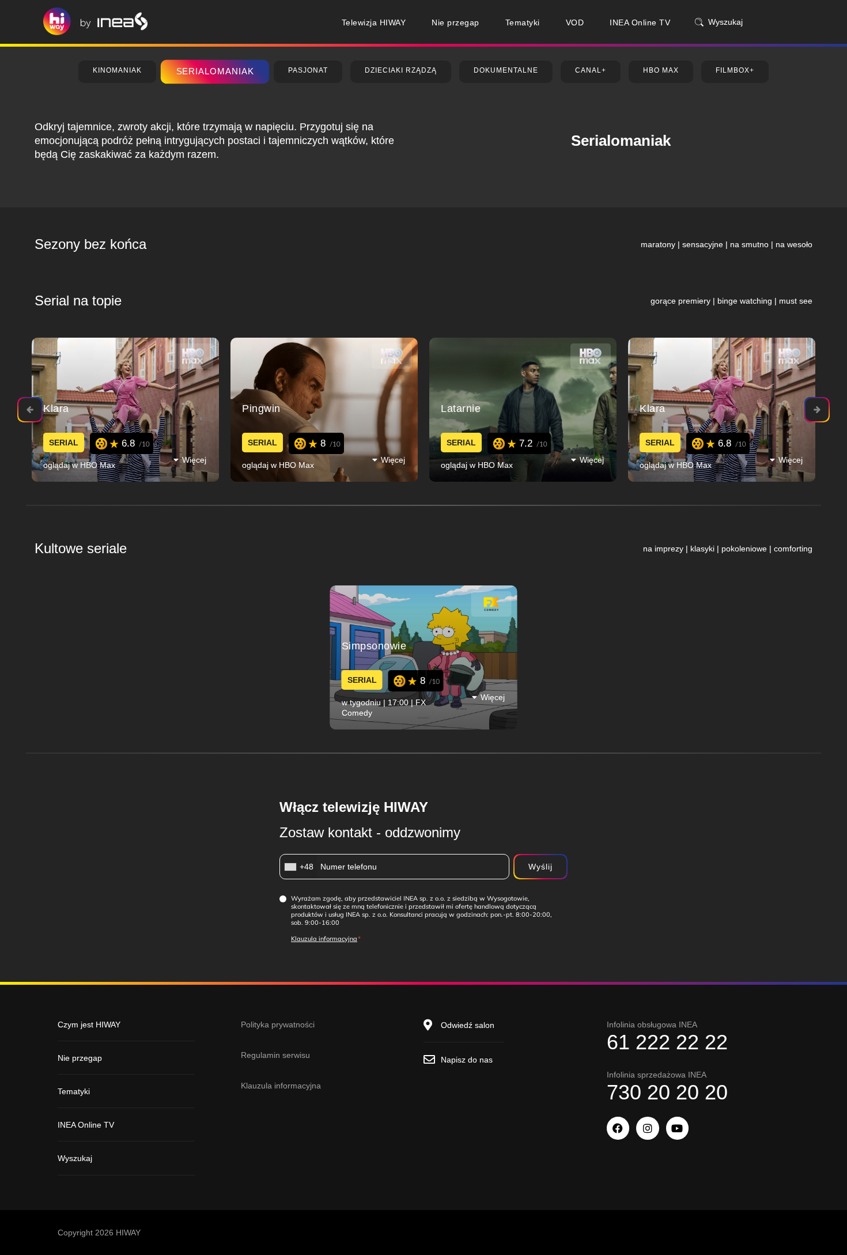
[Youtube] (677, 1128)
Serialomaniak (215, 71)
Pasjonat (308, 70)
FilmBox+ (735, 70)
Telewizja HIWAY (374, 22)
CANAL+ (590, 70)
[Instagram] (647, 1128)
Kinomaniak (117, 70)
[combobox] (298, 867)
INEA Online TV (640, 22)
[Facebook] (618, 1128)
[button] (193, 459)
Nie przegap (455, 22)
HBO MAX (661, 70)
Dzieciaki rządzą (401, 70)
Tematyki (522, 22)
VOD (575, 22)
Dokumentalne (506, 70)
